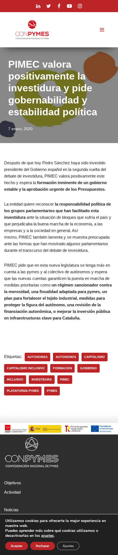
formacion (62, 368)
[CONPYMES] (32, 29)
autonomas (37, 357)
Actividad (12, 492)
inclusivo (15, 379)
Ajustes (68, 546)
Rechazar (42, 546)
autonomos (66, 357)
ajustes (47, 535)
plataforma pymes (23, 390)
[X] (48, 6)
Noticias (11, 509)
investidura (42, 379)
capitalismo (94, 357)
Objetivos (12, 482)
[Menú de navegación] (102, 29)
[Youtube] (69, 6)
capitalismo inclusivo (26, 368)
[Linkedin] (38, 6)
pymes (52, 390)
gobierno (88, 368)
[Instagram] (80, 6)
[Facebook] (59, 6)
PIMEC (64, 379)
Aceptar (17, 546)
